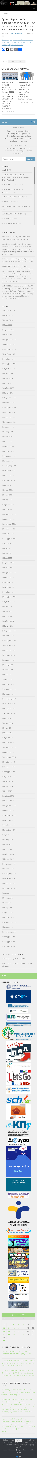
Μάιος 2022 (7, 558)
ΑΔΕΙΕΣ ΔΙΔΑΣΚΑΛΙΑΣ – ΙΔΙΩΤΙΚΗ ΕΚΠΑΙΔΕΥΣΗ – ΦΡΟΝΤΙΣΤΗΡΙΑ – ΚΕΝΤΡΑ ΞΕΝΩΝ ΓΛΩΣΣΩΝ (15, 177)
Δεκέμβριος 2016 (9, 874)
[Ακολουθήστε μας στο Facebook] (32, 122)
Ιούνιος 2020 (8, 670)
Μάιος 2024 (7, 441)
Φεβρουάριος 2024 (10, 456)
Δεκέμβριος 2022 (9, 524)
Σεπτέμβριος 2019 (10, 713)
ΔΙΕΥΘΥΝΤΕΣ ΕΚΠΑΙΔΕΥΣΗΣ (17, 62)
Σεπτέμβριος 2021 (10, 597)
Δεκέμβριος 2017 (9, 815)
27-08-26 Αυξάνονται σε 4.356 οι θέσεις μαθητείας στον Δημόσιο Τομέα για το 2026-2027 (17, 1353)
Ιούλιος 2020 (8, 665)
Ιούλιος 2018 (8, 781)
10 (4, 1328)
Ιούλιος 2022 (8, 548)
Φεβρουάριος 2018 (10, 806)
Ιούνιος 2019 (8, 728)
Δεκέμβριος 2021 (9, 582)
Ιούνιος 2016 (8, 903)
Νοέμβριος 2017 (9, 820)
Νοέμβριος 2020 (9, 645)
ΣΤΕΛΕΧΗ (5, 13)
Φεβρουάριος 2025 (10, 398)
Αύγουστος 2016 (9, 893)
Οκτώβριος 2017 (9, 825)
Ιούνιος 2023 (8, 495)
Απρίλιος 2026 (8, 330)
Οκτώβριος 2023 (9, 475)
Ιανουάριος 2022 (9, 577)
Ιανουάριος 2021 (9, 636)
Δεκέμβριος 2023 (9, 466)
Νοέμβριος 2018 (9, 762)
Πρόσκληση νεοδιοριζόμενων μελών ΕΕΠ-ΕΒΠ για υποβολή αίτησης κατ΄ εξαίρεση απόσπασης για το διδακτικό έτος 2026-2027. (18, 1392)
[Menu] (34, 8)
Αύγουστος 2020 (9, 660)
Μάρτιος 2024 (8, 451)
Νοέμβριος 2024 (9, 412)
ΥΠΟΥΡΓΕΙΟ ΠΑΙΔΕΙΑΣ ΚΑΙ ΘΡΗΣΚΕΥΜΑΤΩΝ (17, 1347)
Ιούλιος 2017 (8, 840)
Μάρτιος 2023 (8, 509)
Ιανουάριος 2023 (9, 519)
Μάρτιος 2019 (8, 742)
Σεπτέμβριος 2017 (10, 830)
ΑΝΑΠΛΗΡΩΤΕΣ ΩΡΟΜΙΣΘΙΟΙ (13, 197)
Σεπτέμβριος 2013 (10, 946)
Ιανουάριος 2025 (9, 403)
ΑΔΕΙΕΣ (5, 170)
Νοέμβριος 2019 (9, 704)
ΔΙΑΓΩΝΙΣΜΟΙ (8, 219)
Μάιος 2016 (7, 908)
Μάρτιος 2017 (8, 859)
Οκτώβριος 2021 (9, 592)
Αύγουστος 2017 (9, 835)
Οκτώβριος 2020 (9, 650)
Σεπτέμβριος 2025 (10, 364)
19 (14, 1331)
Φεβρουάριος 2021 (10, 631)
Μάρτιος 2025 (8, 393)
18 (9, 1331)
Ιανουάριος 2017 (9, 869)
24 (4, 1334)
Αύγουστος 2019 (9, 718)
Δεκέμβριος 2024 (9, 407)
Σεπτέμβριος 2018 (10, 772)
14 (23, 1328)
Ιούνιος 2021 (8, 611)
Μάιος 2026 (7, 325)
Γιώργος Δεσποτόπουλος (17, 33)
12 (14, 1328)
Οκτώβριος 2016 (9, 883)
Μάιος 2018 (7, 791)
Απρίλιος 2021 (8, 621)
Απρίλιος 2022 (8, 563)
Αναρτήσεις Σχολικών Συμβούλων (15, 958)
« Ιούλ (4, 1340)
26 (14, 1334)
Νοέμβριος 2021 (9, 587)
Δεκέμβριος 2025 (9, 349)
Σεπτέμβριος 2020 (10, 655)
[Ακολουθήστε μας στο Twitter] (34, 122)
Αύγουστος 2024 (9, 427)
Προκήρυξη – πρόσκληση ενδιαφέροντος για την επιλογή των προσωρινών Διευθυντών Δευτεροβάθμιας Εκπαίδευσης (17, 42)
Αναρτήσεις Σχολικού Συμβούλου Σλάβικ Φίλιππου (17, 964)
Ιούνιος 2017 (8, 844)
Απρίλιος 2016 (8, 912)
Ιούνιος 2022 (8, 553)
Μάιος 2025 (7, 383)
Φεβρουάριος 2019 (10, 747)
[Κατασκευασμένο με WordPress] (16, 1450)
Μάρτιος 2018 (8, 801)
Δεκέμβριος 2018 (9, 757)
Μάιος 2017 (7, 849)
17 (4, 1331)
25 (9, 1334)
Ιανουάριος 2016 (9, 927)
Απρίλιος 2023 (8, 505)
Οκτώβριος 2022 (9, 534)
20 (18, 1331)
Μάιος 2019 (7, 733)
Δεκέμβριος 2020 (9, 640)
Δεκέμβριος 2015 (9, 932)
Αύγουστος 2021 (9, 602)
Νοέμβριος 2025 (9, 354)
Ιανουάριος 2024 (9, 461)
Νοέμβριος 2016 (9, 878)
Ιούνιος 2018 (8, 786)
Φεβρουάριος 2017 (10, 864)
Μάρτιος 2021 (8, 626)
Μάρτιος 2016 (8, 917)
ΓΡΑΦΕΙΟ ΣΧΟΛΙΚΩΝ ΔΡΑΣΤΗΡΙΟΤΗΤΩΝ (16, 206)
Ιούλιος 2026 (8, 315)
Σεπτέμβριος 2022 (10, 539)
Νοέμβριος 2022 (9, 529)
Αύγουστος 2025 (9, 369)
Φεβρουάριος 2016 (10, 922)
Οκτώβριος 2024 (9, 417)
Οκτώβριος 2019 (9, 708)
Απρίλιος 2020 (8, 679)
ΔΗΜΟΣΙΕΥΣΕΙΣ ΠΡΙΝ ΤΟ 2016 (13, 214)
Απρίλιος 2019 (8, 738)
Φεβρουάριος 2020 (10, 689)
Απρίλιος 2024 (8, 446)
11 (9, 1328)
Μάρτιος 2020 (8, 684)
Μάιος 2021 (7, 616)
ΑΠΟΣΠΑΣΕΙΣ (7, 202)
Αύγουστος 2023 (9, 485)
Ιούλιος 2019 (8, 723)
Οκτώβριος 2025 (9, 359)
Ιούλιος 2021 (8, 606)
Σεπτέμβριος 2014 (10, 942)
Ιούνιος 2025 (8, 378)
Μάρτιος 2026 (8, 335)
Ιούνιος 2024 (8, 437)
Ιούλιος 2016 (8, 898)
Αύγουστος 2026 (9, 310)
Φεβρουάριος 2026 (10, 339)
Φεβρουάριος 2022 (10, 573)
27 (18, 1334)
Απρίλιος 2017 (8, 854)
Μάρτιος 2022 (8, 568)
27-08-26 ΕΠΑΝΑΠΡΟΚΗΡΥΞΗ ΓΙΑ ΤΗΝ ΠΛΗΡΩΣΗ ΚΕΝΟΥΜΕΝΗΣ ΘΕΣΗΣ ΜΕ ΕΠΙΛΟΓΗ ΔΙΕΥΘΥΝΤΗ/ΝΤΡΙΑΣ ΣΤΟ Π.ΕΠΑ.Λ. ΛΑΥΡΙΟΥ (18, 1363)
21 (23, 1331)
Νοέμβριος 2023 (9, 471)
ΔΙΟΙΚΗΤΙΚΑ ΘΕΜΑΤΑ (10, 224)
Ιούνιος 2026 (8, 320)
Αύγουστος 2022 (9, 543)
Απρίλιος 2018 (8, 796)
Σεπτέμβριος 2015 (10, 937)
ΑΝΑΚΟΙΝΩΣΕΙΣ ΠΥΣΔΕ (10, 185)
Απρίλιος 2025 (8, 388)
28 (23, 1334)
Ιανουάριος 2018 (9, 810)
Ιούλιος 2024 (8, 432)
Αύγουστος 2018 (9, 776)
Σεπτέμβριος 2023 (10, 480)
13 (18, 1328)
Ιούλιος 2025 (8, 373)
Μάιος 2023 (7, 500)
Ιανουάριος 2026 (9, 344)
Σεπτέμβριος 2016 (10, 888)
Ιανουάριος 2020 (9, 694)
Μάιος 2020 (7, 674)
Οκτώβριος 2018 (9, 767)
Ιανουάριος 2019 (9, 752)
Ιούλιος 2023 (8, 490)
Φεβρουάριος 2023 (10, 514)
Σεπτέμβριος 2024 (10, 422)
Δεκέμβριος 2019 (9, 699)
